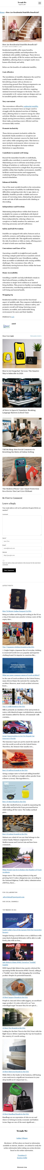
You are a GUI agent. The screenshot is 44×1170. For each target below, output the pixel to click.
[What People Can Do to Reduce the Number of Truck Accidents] (17, 857)
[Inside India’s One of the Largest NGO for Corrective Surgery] (17, 921)
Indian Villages (22, 1138)
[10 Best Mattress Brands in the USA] (14, 1054)
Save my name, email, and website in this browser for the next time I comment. (21, 563)
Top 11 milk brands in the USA (13, 706)
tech (12, 317)
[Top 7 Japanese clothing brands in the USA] (17, 634)
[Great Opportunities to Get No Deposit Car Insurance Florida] (17, 727)
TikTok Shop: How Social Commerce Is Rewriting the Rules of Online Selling (18, 450)
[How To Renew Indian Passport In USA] (17, 599)
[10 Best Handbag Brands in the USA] (17, 1098)
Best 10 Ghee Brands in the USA (14, 801)
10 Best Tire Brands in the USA (13, 1028)
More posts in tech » (36, 336)
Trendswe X (22, 1155)
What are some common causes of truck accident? (20, 675)
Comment (5, 514)
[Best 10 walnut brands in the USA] (17, 824)
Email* (4, 545)
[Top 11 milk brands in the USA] (17, 697)
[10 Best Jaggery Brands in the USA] (17, 987)
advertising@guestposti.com (13, 897)
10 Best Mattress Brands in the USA (15, 1071)
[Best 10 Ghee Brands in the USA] (17, 790)
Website (4, 552)
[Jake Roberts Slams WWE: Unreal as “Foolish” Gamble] (17, 952)
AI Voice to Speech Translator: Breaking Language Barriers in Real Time (19, 411)
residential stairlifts (30, 106)
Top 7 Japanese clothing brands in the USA (18, 647)
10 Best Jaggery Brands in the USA (15, 997)
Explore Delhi (22, 1158)
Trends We (22, 2)
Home (2, 12)
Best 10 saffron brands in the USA (15, 770)
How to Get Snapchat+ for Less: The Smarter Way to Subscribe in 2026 (20, 372)
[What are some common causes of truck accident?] (17, 666)
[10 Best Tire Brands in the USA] (17, 1017)
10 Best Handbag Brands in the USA (15, 1114)
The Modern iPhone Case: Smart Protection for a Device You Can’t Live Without (20, 489)
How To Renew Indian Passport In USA (16, 611)
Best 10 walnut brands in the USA (14, 834)
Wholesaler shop (22, 1167)
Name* (4, 538)
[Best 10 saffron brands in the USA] (17, 759)
